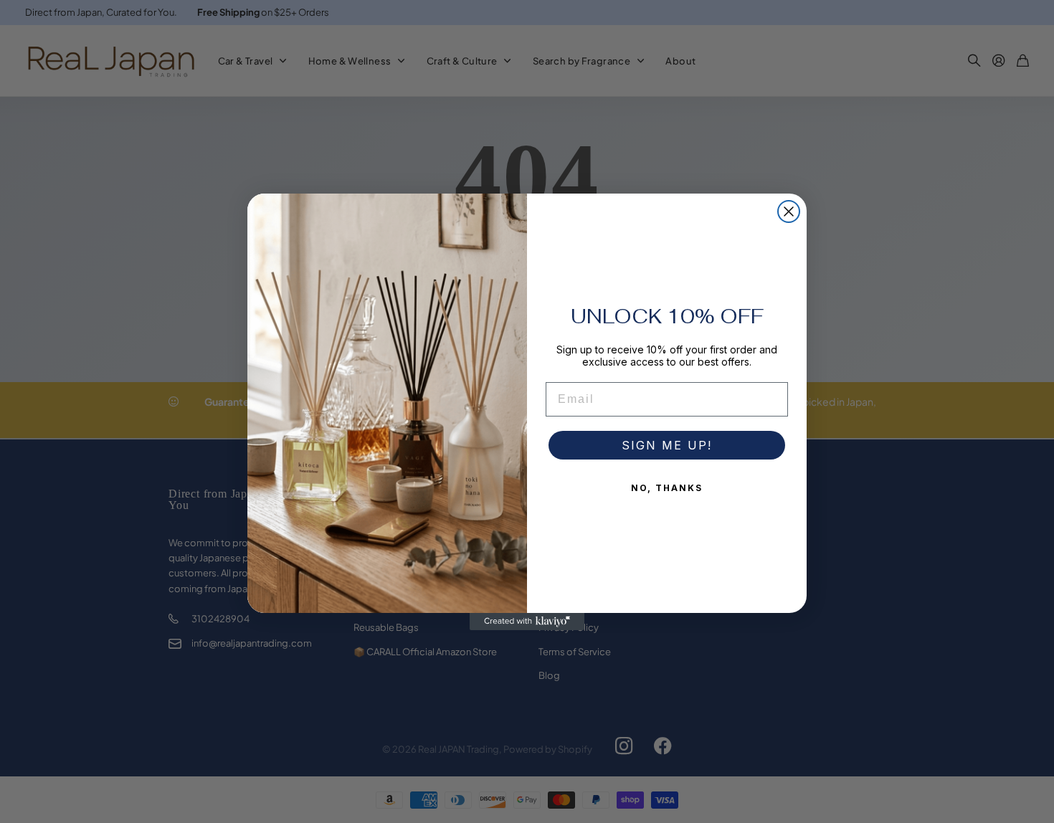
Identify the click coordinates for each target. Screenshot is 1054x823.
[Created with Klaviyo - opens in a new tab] (527, 621)
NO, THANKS (667, 487)
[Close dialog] (788, 211)
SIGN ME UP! (667, 445)
